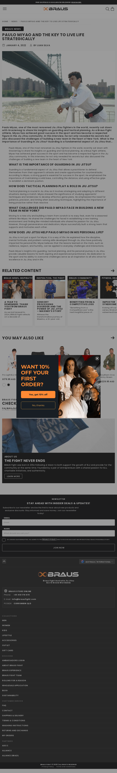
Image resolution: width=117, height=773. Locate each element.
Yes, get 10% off (38, 394)
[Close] (97, 358)
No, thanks (38, 405)
